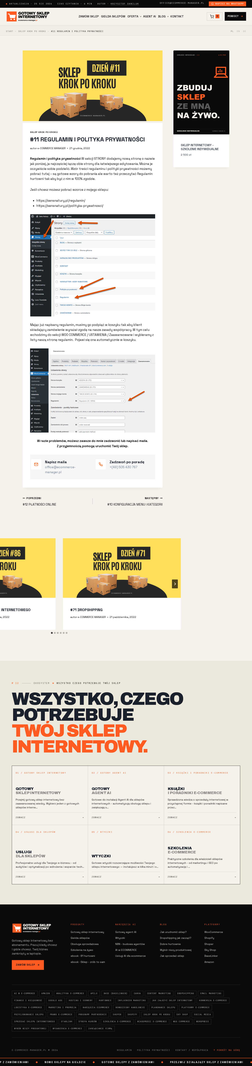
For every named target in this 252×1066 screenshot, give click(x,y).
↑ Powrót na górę (227, 1050)
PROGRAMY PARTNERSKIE (93, 1014)
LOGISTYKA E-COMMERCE (28, 1007)
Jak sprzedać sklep (172, 955)
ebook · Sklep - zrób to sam (88, 962)
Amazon (209, 962)
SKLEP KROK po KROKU (32, 31)
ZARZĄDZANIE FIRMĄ (100, 1028)
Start (9, 31)
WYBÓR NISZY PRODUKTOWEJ (30, 1028)
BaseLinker (211, 955)
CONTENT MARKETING (159, 993)
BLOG (162, 16)
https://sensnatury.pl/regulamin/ (60, 201)
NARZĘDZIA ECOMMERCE (96, 1007)
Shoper (208, 944)
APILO (94, 993)
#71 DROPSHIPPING (86, 609)
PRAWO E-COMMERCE (61, 1014)
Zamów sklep (28, 964)
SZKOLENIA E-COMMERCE (117, 1021)
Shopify (209, 938)
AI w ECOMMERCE (126, 950)
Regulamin (124, 1050)
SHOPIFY (132, 1014)
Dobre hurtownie (170, 944)
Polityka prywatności (153, 1050)
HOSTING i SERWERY (81, 1000)
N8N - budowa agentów (130, 944)
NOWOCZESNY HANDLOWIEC (130, 1007)
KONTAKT (177, 16)
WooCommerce (213, 932)
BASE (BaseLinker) (116, 993)
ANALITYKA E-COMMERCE (70, 993)
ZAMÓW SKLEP (89, 16)
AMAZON (46, 993)
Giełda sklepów (80, 938)
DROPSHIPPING (185, 993)
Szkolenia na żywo (82, 950)
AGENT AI (149, 16)
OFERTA (132, 16)
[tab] (52, 633)
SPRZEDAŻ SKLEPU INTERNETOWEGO (34, 1021)
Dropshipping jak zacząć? (175, 938)
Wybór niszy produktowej (175, 950)
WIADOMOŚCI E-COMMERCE (152, 1021)
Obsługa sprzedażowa (85, 944)
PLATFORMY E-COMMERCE (196, 1007)
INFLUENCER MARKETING (132, 1000)
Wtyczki (120, 938)
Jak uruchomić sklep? (173, 932)
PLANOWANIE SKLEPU (163, 1007)
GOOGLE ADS (56, 1000)
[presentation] (122, 568)
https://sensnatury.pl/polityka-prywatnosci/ (69, 206)
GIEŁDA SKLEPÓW (113, 16)
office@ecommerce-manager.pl (182, 3)
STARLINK (66, 1021)
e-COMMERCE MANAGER (51, 148)
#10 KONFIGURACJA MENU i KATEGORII (135, 502)
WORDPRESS (202, 1021)
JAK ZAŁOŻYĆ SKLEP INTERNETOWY (172, 1000)
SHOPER (117, 1014)
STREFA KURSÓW (88, 1021)
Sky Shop (210, 950)
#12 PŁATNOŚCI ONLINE (39, 502)
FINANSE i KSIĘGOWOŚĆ (28, 1000)
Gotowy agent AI (125, 932)
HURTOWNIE (105, 1000)
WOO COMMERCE (181, 1021)
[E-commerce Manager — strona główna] (28, 16)
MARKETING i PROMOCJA (63, 1007)
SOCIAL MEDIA (202, 1014)
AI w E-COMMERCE (24, 993)
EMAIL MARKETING (210, 993)
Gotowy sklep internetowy (87, 932)
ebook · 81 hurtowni (83, 955)
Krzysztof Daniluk (125, 3)
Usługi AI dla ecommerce (130, 955)
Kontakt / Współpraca (192, 1050)
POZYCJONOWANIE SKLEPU (29, 1014)
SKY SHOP (182, 1014)
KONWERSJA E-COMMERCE (213, 1000)
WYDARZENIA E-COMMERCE (67, 1028)
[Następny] (175, 583)
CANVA (137, 993)
